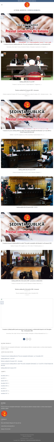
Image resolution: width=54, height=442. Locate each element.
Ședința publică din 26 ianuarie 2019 (27, 169)
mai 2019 (3, 378)
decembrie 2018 (4, 383)
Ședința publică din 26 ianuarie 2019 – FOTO (27, 207)
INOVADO (29, 436)
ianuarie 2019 (4, 380)
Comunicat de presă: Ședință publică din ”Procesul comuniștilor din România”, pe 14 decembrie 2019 (27, 44)
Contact (32, 438)
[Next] (30, 339)
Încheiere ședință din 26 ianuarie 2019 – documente (27, 90)
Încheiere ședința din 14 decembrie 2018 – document (27, 289)
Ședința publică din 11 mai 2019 (27, 81)
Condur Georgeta (33, 10)
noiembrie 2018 (4, 385)
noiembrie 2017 (4, 393)
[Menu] (2, 4)
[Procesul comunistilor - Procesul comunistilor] (27, 4)
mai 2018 (3, 388)
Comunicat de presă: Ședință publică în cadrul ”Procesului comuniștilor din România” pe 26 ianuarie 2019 (27, 243)
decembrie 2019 (4, 375)
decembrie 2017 (4, 390)
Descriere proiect (24, 438)
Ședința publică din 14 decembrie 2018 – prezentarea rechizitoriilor (27, 281)
